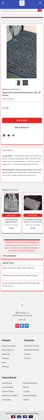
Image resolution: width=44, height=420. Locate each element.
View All (26, 400)
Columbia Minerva (30, 383)
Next (41, 213)
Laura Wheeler (8, 387)
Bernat (26, 387)
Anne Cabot (6, 400)
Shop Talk (6, 354)
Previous (3, 213)
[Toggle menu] (3, 3)
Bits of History (7, 350)
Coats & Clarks (8, 391)
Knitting (27, 358)
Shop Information (9, 346)
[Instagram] (27, 326)
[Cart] (40, 3)
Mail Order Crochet (31, 346)
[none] (22, 52)
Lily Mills (26, 391)
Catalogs (5, 358)
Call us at (22, 319)
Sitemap (5, 366)
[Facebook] (4, 135)
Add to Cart (11, 215)
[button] (22, 127)
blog (3, 362)
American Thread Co (10, 395)
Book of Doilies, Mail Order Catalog (18, 268)
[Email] (9, 135)
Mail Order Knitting (31, 350)
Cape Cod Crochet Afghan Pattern (11, 220)
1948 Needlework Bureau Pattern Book (20, 275)
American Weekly (30, 395)
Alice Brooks (7, 383)
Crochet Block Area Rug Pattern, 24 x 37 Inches (32, 220)
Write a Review (8, 99)
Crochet (27, 354)
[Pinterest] (13, 135)
